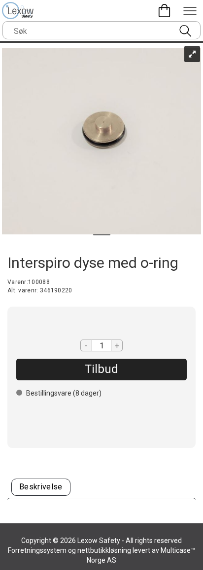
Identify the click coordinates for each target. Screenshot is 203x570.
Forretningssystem (37, 550)
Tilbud (101, 369)
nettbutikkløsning (104, 550)
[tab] (40, 487)
